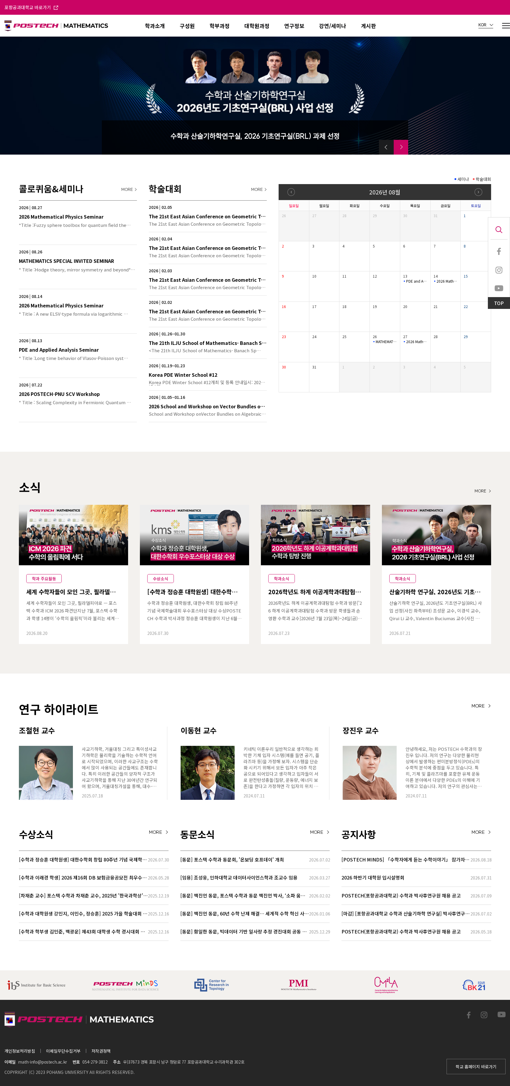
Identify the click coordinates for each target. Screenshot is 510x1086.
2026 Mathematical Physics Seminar (447, 281)
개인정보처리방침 (19, 1051)
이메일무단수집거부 (63, 1051)
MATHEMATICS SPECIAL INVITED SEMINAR (386, 341)
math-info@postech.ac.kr (42, 1062)
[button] (386, 147)
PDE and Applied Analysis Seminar (416, 281)
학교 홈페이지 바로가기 (476, 1066)
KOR (482, 25)
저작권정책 (101, 1051)
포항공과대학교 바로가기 (28, 7)
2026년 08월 (384, 192)
